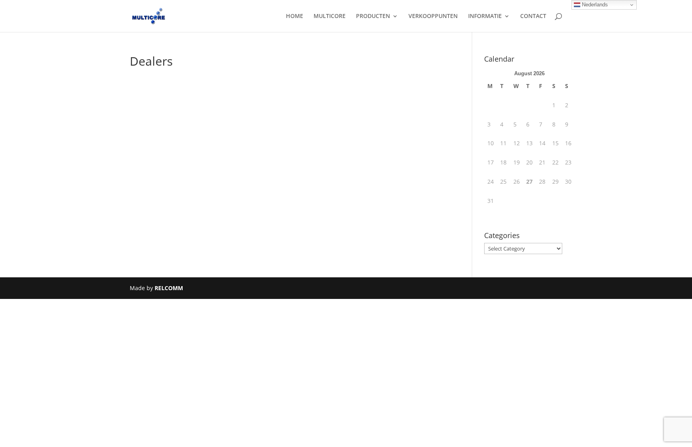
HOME (294, 16)
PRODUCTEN (373, 16)
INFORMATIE (485, 16)
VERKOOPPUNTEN (433, 16)
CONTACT (533, 16)
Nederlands (594, 5)
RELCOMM (169, 288)
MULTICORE (330, 16)
